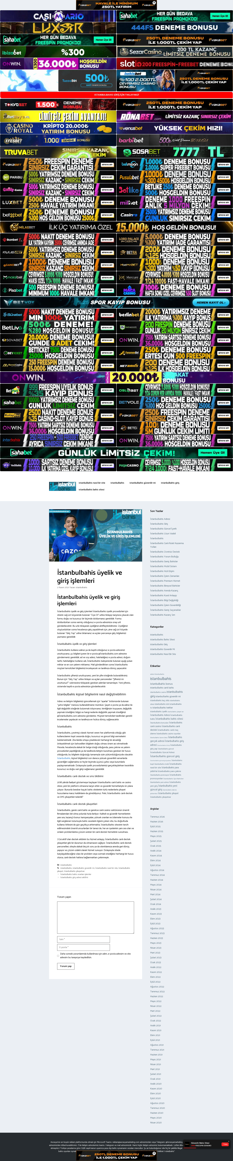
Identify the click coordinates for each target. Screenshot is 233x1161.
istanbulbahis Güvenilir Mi (162, 649)
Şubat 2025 (156, 841)
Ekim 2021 (155, 1035)
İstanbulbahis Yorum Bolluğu (164, 557)
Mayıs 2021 (155, 1060)
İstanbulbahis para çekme (169, 771)
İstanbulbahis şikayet (168, 793)
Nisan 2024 (155, 890)
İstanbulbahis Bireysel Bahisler (165, 586)
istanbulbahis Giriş (159, 644)
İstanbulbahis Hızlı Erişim (162, 571)
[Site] (58, 164)
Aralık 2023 (155, 909)
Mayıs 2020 (156, 1118)
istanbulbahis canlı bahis (162, 688)
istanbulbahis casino (158, 692)
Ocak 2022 (155, 1021)
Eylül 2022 (155, 982)
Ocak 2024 (155, 904)
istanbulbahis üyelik (158, 711)
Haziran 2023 (156, 938)
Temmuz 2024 (157, 875)
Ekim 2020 (155, 1094)
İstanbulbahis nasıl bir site (106, 868)
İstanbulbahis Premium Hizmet (165, 581)
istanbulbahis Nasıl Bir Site (163, 654)
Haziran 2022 (156, 996)
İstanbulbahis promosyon (159, 775)
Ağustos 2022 (157, 987)
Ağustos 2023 (157, 928)
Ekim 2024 (155, 861)
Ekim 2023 (155, 919)
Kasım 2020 (156, 1089)
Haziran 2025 (156, 831)
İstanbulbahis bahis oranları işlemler (75, 874)
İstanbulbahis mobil (161, 764)
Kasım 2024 (156, 856)
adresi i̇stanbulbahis (157, 674)
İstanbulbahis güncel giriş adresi (160, 760)
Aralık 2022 (155, 967)
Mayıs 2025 (156, 836)
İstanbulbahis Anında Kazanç (164, 591)
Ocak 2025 (155, 846)
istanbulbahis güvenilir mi (143, 483)
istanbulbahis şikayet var (175, 712)
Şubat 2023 (155, 958)
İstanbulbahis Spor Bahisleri (173, 778)
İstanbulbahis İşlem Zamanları (164, 576)
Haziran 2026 (156, 822)
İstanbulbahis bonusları (159, 722)
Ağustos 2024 (157, 870)
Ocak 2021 (155, 1079)
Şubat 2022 (156, 1016)
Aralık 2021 (155, 1026)
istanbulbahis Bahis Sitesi (162, 640)
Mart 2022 (155, 1011)
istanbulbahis (117, 483)
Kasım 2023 (156, 914)
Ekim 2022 (155, 977)
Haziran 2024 (156, 880)
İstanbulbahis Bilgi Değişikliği (164, 600)
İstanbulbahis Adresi (160, 519)
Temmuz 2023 (157, 933)
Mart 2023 (155, 953)
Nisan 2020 (156, 1123)
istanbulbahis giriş (170, 483)
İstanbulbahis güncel (166, 748)
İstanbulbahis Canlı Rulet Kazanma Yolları (167, 545)
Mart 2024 (155, 894)
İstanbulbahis (63, 758)
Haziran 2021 (156, 1055)
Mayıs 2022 (155, 1001)
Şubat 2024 (156, 899)
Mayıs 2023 (155, 943)
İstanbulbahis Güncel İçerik (163, 529)
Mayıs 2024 (155, 885)
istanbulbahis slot (162, 704)
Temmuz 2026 (157, 817)
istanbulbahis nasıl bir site (92, 483)
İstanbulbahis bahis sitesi (169, 719)
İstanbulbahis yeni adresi (159, 782)
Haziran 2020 (156, 1113)
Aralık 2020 (156, 1084)
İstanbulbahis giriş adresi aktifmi (74, 877)
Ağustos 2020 (157, 1103)
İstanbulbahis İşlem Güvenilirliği (165, 605)
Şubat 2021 (155, 1074)
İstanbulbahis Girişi (163, 745)
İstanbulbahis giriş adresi (167, 743)
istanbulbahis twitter (163, 708)
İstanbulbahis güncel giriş (165, 756)
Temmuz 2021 (157, 1050)
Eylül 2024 (155, 865)
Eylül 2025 (155, 827)
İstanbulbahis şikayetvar (74, 871)
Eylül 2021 (155, 1040)
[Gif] (116, 227)
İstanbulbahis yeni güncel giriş (163, 788)
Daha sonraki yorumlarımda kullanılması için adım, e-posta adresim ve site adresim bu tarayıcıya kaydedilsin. (95, 955)
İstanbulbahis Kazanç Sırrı (162, 615)
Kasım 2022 (156, 972)
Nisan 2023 (155, 948)
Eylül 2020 (155, 1098)
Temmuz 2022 (157, 992)
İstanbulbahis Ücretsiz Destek (165, 552)
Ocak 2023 (155, 962)
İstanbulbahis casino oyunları (168, 733)
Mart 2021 (155, 1069)
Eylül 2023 (155, 924)
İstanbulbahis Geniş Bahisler (164, 562)
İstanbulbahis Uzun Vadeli (163, 534)
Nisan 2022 (155, 1006)
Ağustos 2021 (157, 1045)
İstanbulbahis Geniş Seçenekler (165, 610)
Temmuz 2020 (157, 1108)
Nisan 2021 (155, 1064)
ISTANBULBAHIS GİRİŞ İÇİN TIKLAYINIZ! (116, 95)
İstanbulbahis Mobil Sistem (163, 566)
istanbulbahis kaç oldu (159, 700)
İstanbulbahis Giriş (159, 524)
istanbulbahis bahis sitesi (91, 490)
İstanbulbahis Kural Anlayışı (163, 596)
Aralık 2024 (155, 851)
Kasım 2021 (155, 1030)
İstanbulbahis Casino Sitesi (159, 737)
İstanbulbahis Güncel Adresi (162, 752)
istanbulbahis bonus (161, 684)
